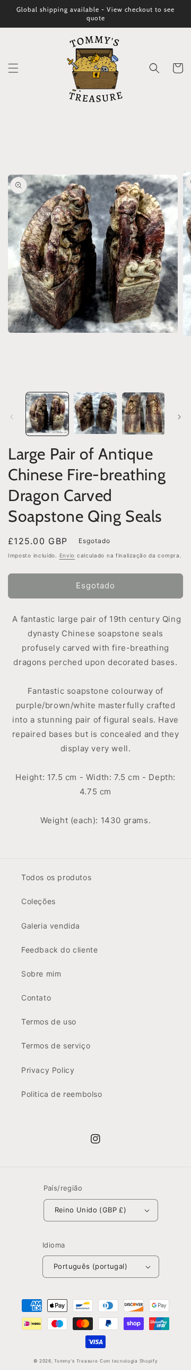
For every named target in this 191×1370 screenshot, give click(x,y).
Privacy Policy (47, 1069)
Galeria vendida (50, 925)
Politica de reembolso (61, 1093)
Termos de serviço (55, 1045)
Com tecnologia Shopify (129, 1361)
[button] (13, 68)
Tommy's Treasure (76, 1361)
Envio (67, 555)
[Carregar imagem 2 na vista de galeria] (95, 413)
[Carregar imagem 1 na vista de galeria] (47, 413)
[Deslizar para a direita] (179, 417)
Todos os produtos (56, 877)
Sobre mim (41, 973)
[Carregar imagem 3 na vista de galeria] (143, 413)
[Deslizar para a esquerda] (11, 417)
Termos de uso (48, 1021)
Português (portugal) (90, 1266)
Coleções (38, 901)
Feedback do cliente (59, 949)
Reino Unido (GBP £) (91, 1209)
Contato (36, 997)
